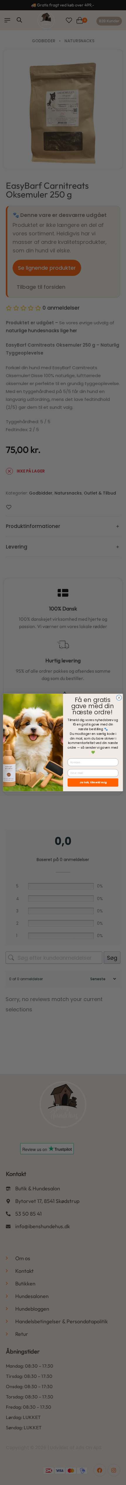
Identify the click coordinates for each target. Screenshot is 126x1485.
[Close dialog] (119, 697)
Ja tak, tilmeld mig (93, 782)
